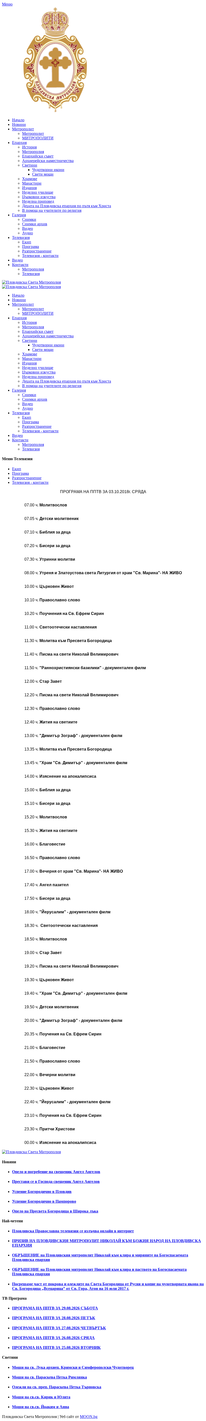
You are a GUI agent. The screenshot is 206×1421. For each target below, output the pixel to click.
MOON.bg (88, 1416)
